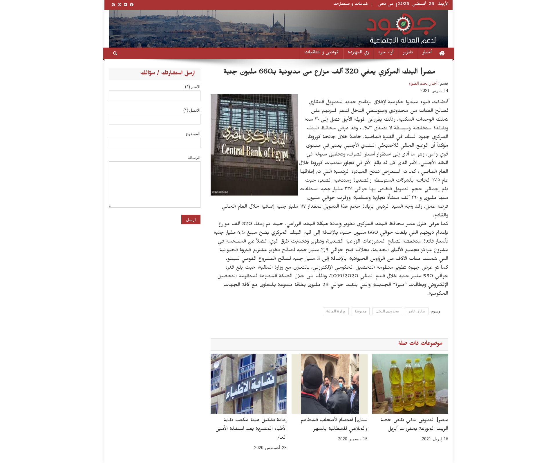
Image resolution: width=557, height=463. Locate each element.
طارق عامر (416, 311)
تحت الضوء (418, 83)
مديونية (360, 311)
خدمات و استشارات (351, 5)
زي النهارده (358, 53)
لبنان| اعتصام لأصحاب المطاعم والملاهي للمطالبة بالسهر (334, 425)
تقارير (408, 53)
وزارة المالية (336, 311)
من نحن (385, 5)
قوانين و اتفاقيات (321, 53)
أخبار (427, 53)
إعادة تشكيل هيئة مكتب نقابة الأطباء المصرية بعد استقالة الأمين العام (251, 430)
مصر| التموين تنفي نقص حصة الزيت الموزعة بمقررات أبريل (414, 425)
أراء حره (385, 53)
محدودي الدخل (387, 311)
